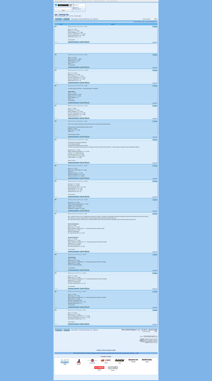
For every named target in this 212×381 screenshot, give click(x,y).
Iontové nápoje (126, 353)
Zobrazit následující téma (151, 21)
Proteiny (88, 353)
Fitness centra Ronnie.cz (112, 0)
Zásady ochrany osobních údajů (106, 350)
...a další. (137, 353)
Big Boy (78, 364)
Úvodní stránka (74, 18)
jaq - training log (61, 14)
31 (69, 15)
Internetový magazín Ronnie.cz (60, 0)
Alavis (65, 364)
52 (74, 15)
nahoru (56, 42)
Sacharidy (93, 353)
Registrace (76, 7)
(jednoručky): (75, 154)
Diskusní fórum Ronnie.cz (87, 0)
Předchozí (63, 15)
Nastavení (76, 4)
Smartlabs (133, 361)
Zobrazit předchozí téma (139, 21)
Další (80, 15)
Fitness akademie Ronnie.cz (100, 0)
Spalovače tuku (103, 353)
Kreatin (98, 353)
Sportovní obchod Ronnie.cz (74, 0)
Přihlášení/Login (77, 8)
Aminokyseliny (111, 353)
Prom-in (113, 370)
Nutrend (99, 369)
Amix (120, 363)
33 (72, 15)
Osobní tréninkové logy (84, 18)
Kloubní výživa (118, 353)
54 (77, 15)
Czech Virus (92, 363)
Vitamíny (132, 353)
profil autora (154, 42)
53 (76, 15)
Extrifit (106, 362)
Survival (147, 361)
